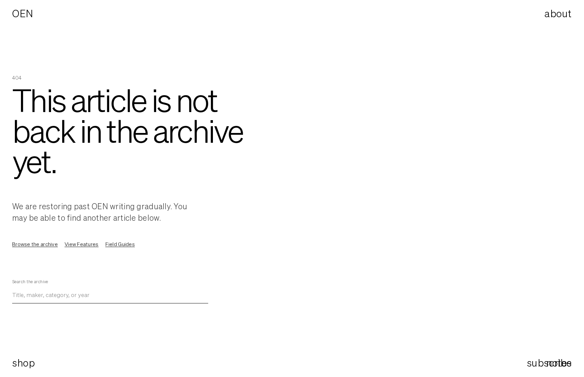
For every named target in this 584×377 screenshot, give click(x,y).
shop (23, 363)
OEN (22, 13)
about (558, 13)
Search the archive (30, 282)
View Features (82, 244)
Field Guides (120, 244)
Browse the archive (35, 244)
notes (559, 363)
